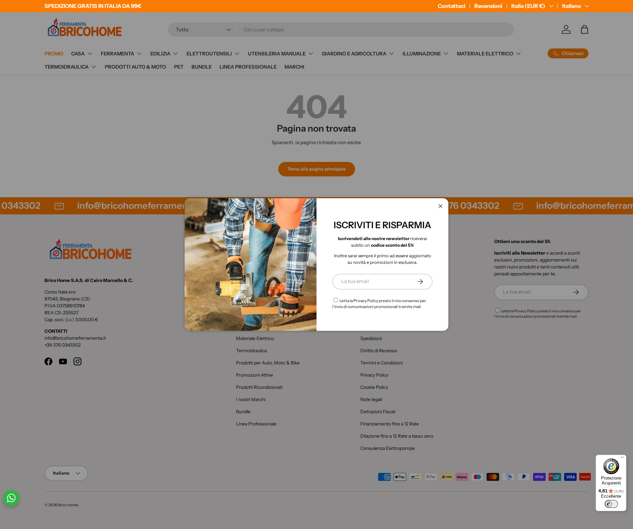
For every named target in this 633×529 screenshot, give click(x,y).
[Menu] (622, 459)
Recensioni (488, 6)
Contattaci (451, 6)
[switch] (611, 504)
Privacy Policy (365, 300)
